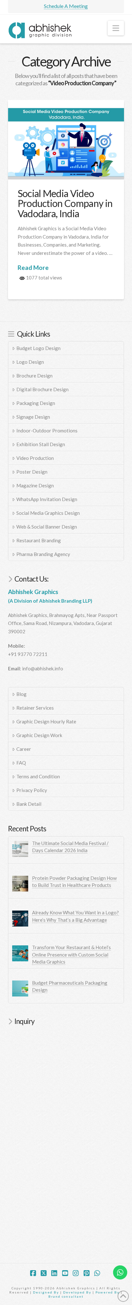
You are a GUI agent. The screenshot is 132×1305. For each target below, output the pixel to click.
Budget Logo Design (38, 348)
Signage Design (33, 417)
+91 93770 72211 (27, 654)
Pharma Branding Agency (43, 554)
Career (23, 749)
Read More (33, 267)
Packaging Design (35, 403)
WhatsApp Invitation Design (46, 499)
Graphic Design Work (39, 735)
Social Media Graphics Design (48, 513)
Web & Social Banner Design (46, 527)
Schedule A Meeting (66, 6)
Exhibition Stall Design (40, 444)
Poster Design (31, 472)
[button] (116, 28)
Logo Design (30, 362)
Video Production (35, 458)
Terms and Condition (38, 776)
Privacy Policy (31, 790)
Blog (21, 694)
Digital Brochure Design (42, 389)
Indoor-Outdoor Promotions (47, 430)
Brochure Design (34, 375)
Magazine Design (35, 485)
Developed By (78, 1292)
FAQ (21, 763)
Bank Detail (28, 804)
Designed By (46, 1292)
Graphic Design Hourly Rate (46, 721)
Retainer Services (35, 708)
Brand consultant (66, 1296)
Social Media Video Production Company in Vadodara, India (65, 203)
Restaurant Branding (38, 540)
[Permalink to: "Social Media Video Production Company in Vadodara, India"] (66, 139)
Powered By (107, 1292)
